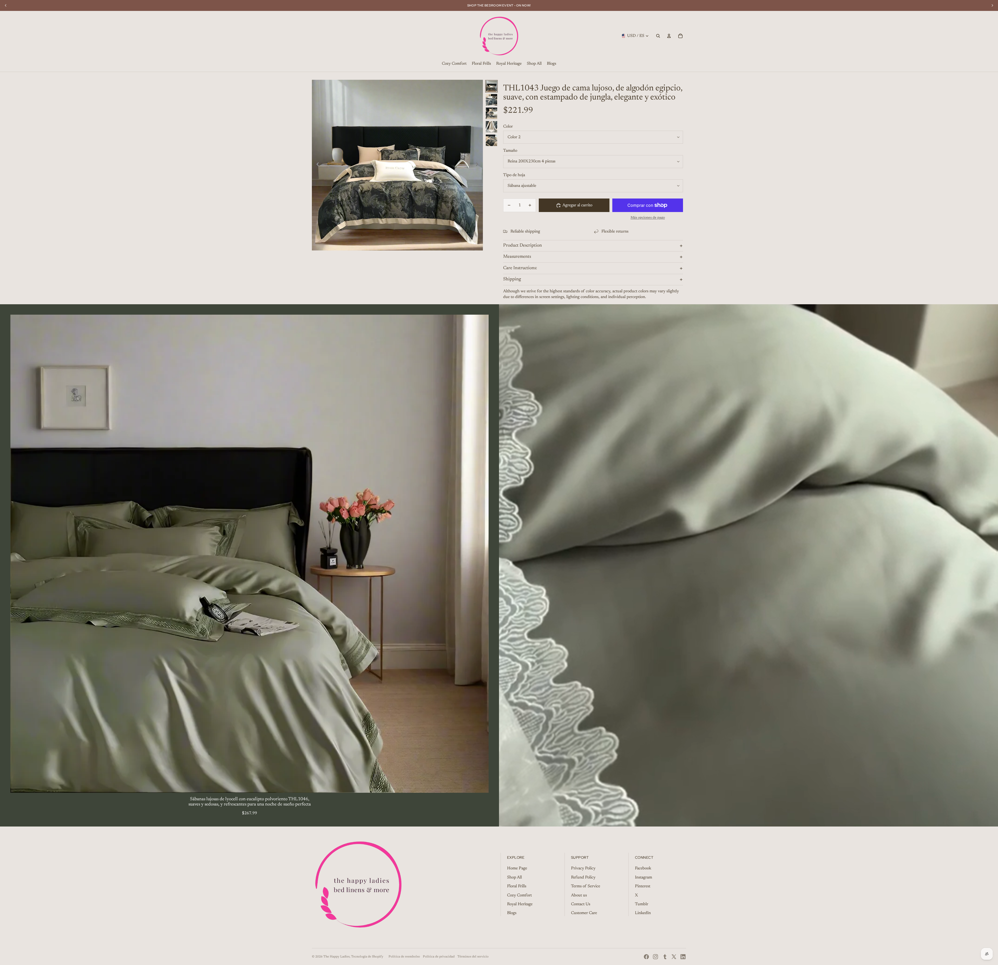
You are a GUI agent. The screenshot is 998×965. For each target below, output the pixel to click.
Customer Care (584, 913)
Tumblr (641, 904)
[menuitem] (454, 64)
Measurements (517, 256)
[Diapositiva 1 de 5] (491, 86)
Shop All (514, 877)
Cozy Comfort (519, 895)
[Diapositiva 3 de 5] (491, 113)
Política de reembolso (404, 956)
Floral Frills (516, 886)
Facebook (643, 868)
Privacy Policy (583, 868)
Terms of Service (585, 886)
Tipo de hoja (514, 175)
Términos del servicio (473, 956)
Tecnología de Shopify (367, 956)
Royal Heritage (520, 904)
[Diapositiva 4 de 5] (491, 127)
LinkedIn (643, 913)
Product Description (522, 245)
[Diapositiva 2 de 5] (491, 99)
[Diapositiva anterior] (316, 165)
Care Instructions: (520, 268)
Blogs (511, 913)
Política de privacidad (439, 956)
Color (508, 126)
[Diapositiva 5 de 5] (491, 140)
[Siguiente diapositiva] (478, 165)
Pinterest (642, 886)
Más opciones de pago (648, 218)
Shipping (512, 279)
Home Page (517, 868)
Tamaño (510, 151)
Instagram (643, 877)
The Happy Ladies (336, 956)
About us (579, 895)
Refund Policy (583, 877)
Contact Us (580, 904)
